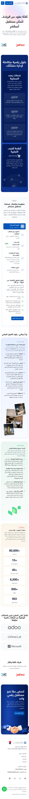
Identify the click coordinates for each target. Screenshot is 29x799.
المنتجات (24, 762)
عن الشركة (24, 756)
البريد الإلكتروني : (17, 772)
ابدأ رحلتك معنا (19, 713)
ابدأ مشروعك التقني (17, 318)
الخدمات (24, 759)
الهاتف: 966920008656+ (20, 769)
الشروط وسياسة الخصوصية (19, 794)
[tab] (14, 226)
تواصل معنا (9, 3)
